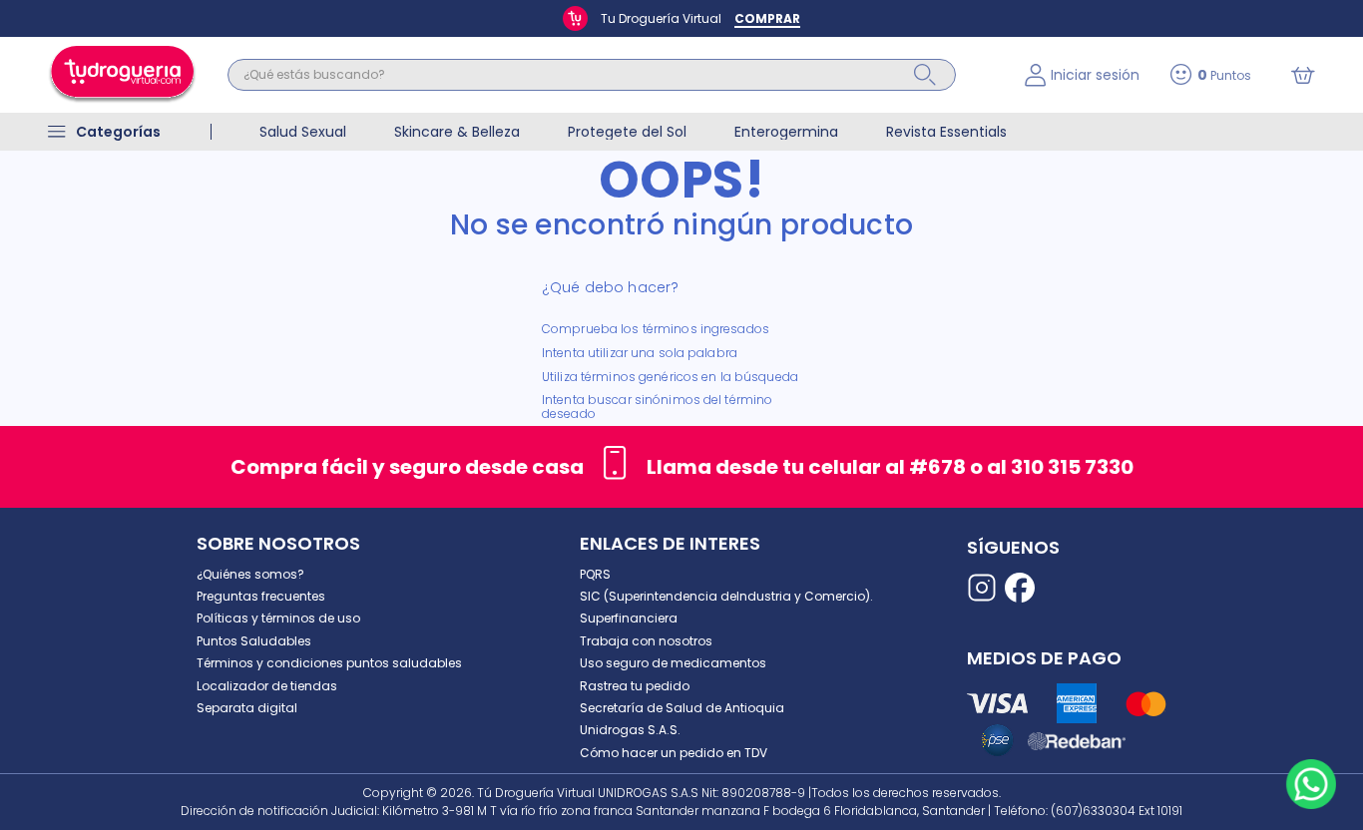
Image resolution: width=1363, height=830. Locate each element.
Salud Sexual (302, 132)
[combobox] (611, 75)
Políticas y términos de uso (278, 618)
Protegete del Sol (627, 132)
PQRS (595, 574)
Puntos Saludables (254, 640)
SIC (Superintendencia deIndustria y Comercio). (726, 596)
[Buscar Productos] (925, 75)
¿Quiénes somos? (250, 574)
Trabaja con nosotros (646, 640)
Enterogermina (786, 132)
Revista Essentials (946, 132)
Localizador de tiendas (267, 685)
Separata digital (247, 707)
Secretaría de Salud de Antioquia (682, 707)
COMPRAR (767, 18)
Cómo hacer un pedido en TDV (673, 752)
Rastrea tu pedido (634, 685)
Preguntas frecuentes (261, 596)
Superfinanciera (629, 618)
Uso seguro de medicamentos (673, 662)
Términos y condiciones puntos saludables (329, 662)
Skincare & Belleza (457, 132)
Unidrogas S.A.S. (630, 729)
